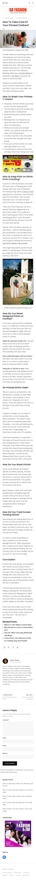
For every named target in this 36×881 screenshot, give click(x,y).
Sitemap (5, 875)
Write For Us (25, 875)
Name (5, 738)
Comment (6, 720)
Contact (18, 875)
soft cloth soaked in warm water (15, 243)
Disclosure (26, 872)
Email (5, 745)
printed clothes (25, 73)
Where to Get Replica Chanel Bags (18, 625)
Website (5, 753)
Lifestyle (24, 18)
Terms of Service (7, 872)
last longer (19, 429)
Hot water (15, 76)
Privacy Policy (17, 872)
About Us (11, 875)
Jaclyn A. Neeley (14, 660)
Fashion (19, 18)
